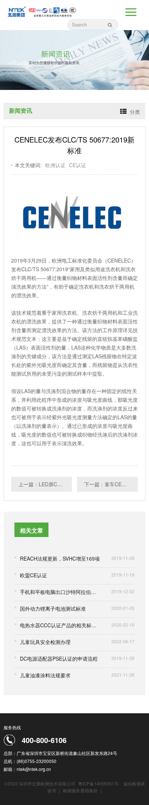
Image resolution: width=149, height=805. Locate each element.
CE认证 (77, 165)
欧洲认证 (55, 165)
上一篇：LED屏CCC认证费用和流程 (45, 484)
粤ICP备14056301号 (98, 783)
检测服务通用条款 (81, 790)
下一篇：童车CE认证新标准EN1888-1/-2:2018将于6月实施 (111, 484)
